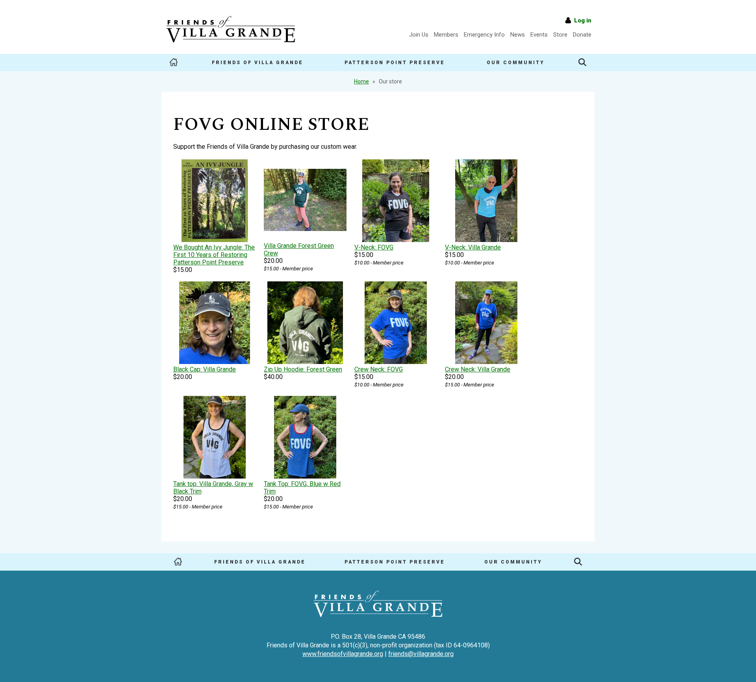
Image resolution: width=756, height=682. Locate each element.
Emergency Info (484, 34)
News (517, 34)
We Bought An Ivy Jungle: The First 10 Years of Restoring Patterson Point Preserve (214, 255)
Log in (582, 20)
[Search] (582, 62)
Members (446, 34)
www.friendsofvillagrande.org (342, 654)
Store (560, 34)
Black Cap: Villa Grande (204, 369)
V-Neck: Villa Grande (473, 247)
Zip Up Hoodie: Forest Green (303, 369)
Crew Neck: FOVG (378, 369)
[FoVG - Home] (230, 45)
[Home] (173, 62)
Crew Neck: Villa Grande (477, 369)
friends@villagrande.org (421, 654)
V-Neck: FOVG (373, 247)
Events (539, 34)
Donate (582, 34)
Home (361, 81)
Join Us (418, 34)
